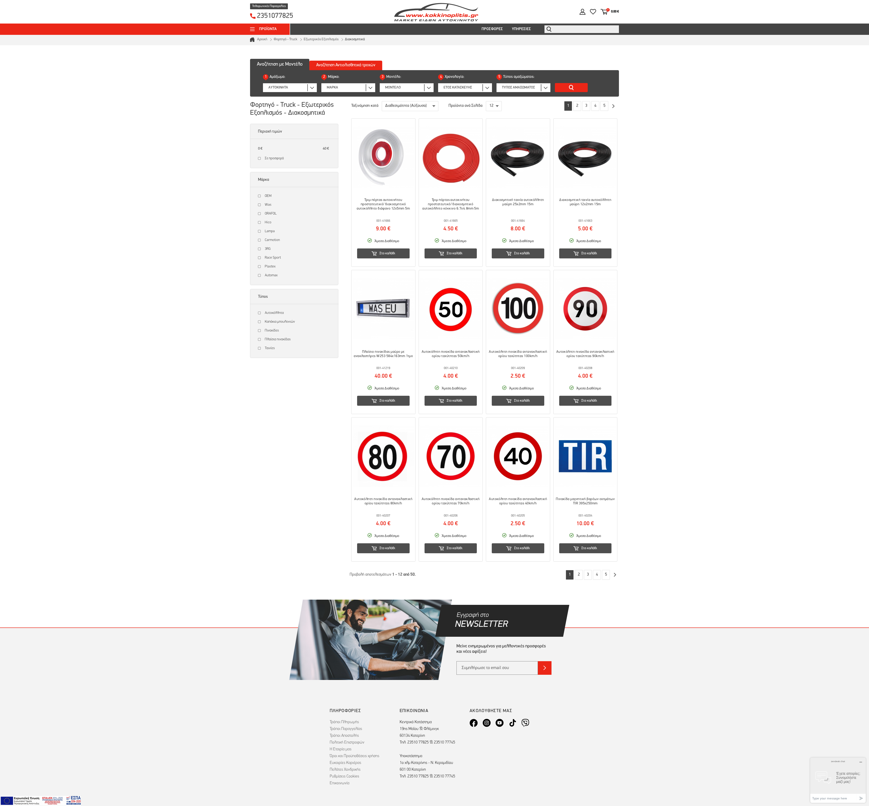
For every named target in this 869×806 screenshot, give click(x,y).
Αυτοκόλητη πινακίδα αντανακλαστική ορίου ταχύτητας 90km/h (585, 354)
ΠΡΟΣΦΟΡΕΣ (492, 29)
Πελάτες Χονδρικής (345, 770)
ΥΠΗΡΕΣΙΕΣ (521, 29)
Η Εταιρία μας (340, 749)
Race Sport (273, 258)
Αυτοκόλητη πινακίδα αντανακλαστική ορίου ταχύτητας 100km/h (518, 354)
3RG (268, 249)
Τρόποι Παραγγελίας (346, 729)
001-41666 (383, 221)
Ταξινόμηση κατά (364, 106)
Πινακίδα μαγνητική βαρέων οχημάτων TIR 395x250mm (585, 501)
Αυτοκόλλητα (274, 313)
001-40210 (451, 368)
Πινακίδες (272, 330)
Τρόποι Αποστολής (344, 736)
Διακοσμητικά (355, 39)
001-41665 (451, 221)
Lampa (270, 231)
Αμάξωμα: (275, 77)
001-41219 (383, 368)
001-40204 (585, 515)
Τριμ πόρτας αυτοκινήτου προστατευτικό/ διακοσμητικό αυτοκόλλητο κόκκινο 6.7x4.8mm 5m (450, 204)
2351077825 (275, 16)
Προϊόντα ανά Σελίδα (465, 106)
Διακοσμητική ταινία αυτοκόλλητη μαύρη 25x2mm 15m (518, 202)
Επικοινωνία (339, 783)
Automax (271, 275)
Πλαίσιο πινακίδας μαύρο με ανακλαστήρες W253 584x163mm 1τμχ (383, 354)
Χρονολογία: (452, 77)
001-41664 (518, 221)
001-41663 (585, 221)
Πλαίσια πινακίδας (278, 339)
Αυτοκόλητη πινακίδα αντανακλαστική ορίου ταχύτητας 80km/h (383, 501)
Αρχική (262, 39)
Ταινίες (270, 348)
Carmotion (272, 240)
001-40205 (518, 515)
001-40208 (585, 368)
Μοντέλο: (391, 77)
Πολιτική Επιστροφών (347, 743)
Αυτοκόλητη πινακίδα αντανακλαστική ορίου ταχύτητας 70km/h (451, 501)
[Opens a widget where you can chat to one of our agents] (838, 780)
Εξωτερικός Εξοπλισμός (321, 39)
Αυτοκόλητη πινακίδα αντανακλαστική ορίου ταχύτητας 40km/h (518, 501)
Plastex (270, 266)
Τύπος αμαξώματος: (516, 77)
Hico (268, 222)
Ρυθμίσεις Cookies (344, 777)
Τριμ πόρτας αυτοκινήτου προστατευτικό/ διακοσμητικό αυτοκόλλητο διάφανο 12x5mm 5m (383, 204)
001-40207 (383, 515)
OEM (268, 196)
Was (268, 205)
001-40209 (518, 368)
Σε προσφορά (274, 158)
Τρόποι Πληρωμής (344, 722)
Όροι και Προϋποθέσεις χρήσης (354, 756)
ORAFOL (271, 213)
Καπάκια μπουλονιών (280, 322)
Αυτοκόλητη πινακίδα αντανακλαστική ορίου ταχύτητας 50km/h (451, 354)
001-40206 (451, 515)
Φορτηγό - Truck (285, 39)
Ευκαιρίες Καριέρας (345, 763)
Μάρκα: (331, 77)
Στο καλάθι (387, 253)
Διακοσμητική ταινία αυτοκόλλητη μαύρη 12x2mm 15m (585, 202)
